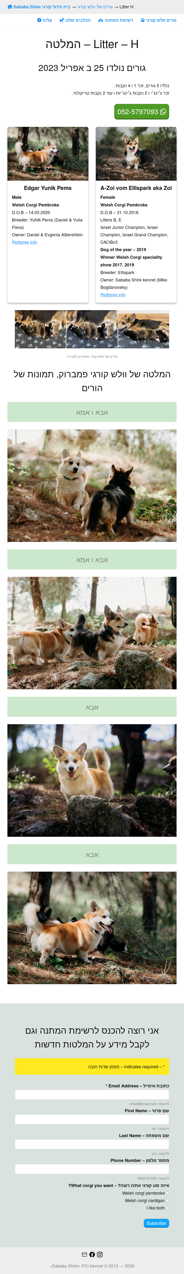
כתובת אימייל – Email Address (137, 1086)
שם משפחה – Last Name (144, 1135)
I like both (155, 1207)
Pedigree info (113, 294)
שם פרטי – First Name (147, 1110)
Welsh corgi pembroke (143, 1193)
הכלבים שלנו (77, 20)
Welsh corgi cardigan (145, 1200)
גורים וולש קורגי (161, 20)
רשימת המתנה (118, 20)
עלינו (46, 20)
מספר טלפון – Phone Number (139, 1160)
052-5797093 (138, 111)
